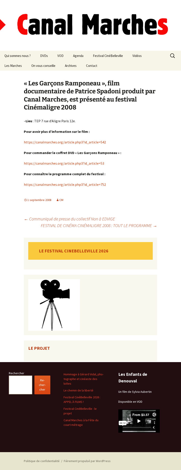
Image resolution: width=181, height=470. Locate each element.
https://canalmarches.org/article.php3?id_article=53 (64, 163)
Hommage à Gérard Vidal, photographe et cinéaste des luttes (84, 378)
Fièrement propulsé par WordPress (87, 461)
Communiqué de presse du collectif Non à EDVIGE (69, 219)
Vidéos (137, 56)
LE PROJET (39, 348)
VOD (60, 56)
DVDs (44, 56)
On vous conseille (43, 66)
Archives (71, 66)
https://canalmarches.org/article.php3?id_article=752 (65, 184)
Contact (91, 66)
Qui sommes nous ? (17, 56)
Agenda (78, 56)
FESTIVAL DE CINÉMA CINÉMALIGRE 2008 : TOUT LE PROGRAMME (99, 225)
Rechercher (16, 373)
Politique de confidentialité (42, 461)
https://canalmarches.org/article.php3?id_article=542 (65, 142)
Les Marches (13, 66)
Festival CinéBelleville (108, 56)
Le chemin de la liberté (78, 390)
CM (61, 200)
